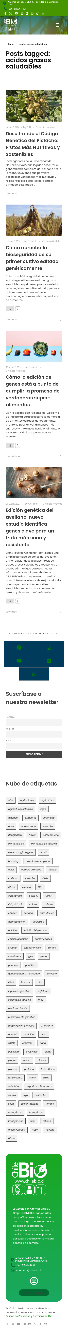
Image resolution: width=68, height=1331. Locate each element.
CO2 (40, 887)
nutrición (29, 1034)
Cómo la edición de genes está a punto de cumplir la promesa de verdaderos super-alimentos (33, 391)
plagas (12, 1060)
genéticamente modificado (24, 973)
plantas (42, 1060)
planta (26, 1060)
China (11, 887)
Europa (52, 947)
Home (10, 44)
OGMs (11, 1043)
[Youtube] (19, 660)
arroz (11, 826)
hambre (25, 982)
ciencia (26, 887)
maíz (40, 999)
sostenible (41, 1095)
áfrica (11, 1138)
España (12, 947)
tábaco (47, 1121)
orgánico (27, 1043)
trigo (32, 1121)
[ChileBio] (12, 25)
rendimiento (15, 1077)
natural (12, 1034)
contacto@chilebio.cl (28, 1270)
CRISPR (49, 895)
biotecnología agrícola (44, 843)
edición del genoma (35, 930)
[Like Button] (10, 308)
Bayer (32, 835)
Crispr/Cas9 (15, 904)
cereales (30, 878)
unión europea (16, 1129)
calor (11, 869)
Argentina (48, 817)
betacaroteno (51, 835)
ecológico (38, 921)
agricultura (47, 800)
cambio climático (31, 869)
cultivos (48, 904)
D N (29, 127)
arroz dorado (28, 826)
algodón (13, 817)
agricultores (27, 800)
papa (43, 1043)
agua (43, 809)
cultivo (33, 904)
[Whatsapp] (34, 674)
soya (11, 1103)
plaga (48, 1051)
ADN (10, 800)
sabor (32, 1077)
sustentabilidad (29, 1103)
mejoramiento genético (21, 1017)
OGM (44, 1034)
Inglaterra (43, 991)
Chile (45, 878)
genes (43, 956)
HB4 (39, 982)
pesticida (13, 1051)
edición (12, 930)
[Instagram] (49, 647)
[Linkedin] (49, 660)
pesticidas (31, 1051)
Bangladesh (15, 835)
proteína (29, 1069)
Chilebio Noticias (45, 127)
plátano (12, 1069)
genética (30, 965)
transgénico (36, 1112)
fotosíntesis (14, 956)
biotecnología (16, 843)
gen (30, 956)
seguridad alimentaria (39, 1086)
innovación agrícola (19, 999)
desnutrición (47, 913)
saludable (13, 1086)
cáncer (12, 913)
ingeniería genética (19, 991)
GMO (11, 982)
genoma (13, 965)
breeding (13, 861)
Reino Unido (48, 1069)
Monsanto (47, 1025)
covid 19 (33, 895)
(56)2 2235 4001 (17, 8)
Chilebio (33, 241)
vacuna (50, 1129)
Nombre (10, 717)
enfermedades (43, 939)
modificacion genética (21, 1025)
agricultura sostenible (20, 809)
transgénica (15, 1112)
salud (46, 1077)
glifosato (52, 973)
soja (25, 1095)
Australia (48, 826)
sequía (12, 1095)
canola (52, 869)
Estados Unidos (32, 947)
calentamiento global (38, 861)
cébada (28, 913)
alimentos (30, 817)
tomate (50, 1103)
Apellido (10, 728)
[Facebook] (19, 647)
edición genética (18, 939)
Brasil (43, 852)
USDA (35, 1129)
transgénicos (15, 1121)
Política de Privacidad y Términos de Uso (29, 1316)
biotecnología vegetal (20, 852)
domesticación (16, 921)
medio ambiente (17, 1008)
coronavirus (15, 895)
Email (8, 740)
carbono (13, 878)
